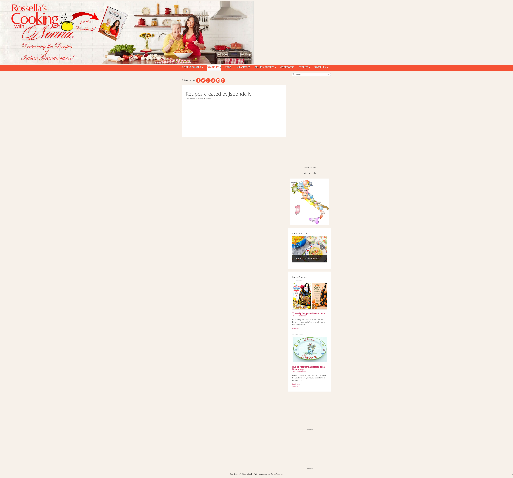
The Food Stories (299, 316)
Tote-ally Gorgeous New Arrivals (308, 313)
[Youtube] (213, 80)
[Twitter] (203, 80)
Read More (296, 328)
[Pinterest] (223, 80)
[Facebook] (198, 80)
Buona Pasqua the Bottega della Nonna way (308, 368)
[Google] (208, 80)
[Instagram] (218, 80)
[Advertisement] (308, 125)
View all (295, 386)
